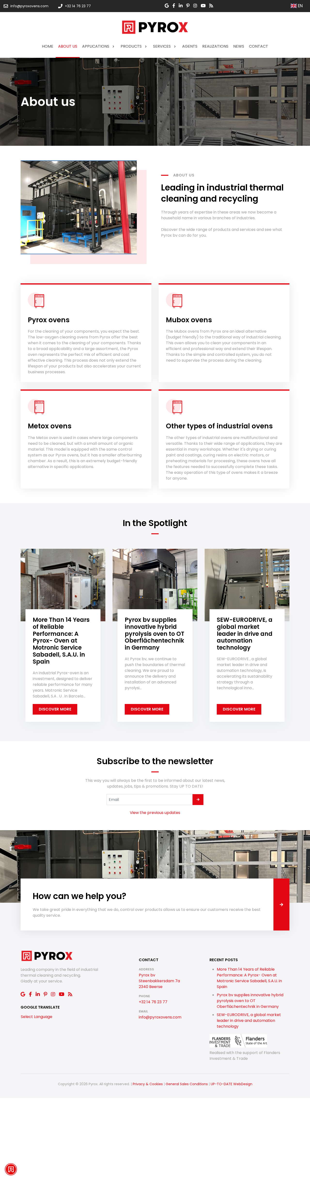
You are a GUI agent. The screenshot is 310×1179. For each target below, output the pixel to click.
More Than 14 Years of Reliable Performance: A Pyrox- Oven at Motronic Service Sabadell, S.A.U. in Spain (249, 978)
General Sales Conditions (187, 1084)
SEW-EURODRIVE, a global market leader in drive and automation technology (249, 1020)
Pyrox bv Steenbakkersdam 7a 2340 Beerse (159, 980)
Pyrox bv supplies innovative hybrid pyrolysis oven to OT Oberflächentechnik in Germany (250, 1000)
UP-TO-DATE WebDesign (231, 1084)
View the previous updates (155, 812)
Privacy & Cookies (148, 1084)
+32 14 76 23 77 (153, 1002)
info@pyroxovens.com (160, 1017)
